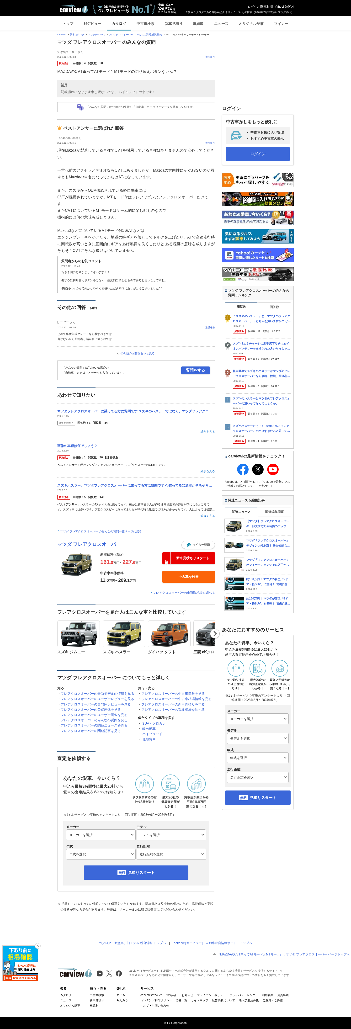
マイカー (281, 23)
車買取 (198, 23)
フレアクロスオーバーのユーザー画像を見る (94, 715)
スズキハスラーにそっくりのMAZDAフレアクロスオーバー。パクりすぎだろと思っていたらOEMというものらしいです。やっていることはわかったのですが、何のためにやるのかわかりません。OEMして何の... (262, 428)
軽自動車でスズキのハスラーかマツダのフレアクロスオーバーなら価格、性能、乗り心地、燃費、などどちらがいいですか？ (261, 373)
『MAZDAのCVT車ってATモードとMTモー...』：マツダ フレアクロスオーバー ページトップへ (283, 954)
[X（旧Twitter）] (109, 973)
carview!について (151, 995)
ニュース (221, 23)
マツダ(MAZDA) (96, 34)
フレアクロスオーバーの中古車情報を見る (173, 693)
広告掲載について (223, 1000)
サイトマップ (199, 1000)
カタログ (119, 23)
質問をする (195, 370)
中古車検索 (145, 23)
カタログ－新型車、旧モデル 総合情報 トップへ (132, 943)
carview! (61, 34)
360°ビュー (92, 23)
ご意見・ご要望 (273, 1000)
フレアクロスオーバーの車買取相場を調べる (184, 592)
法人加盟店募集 (249, 1000)
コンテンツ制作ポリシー (156, 1000)
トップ (68, 23)
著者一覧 (181, 1000)
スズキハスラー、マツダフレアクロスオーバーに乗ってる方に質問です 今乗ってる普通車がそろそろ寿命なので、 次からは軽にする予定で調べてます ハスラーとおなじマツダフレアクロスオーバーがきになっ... (136, 485)
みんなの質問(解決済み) (149, 34)
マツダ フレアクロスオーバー (89, 544)
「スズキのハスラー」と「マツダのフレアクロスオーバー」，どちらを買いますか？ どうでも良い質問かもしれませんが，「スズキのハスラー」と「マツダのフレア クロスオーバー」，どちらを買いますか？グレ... (262, 318)
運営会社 (172, 995)
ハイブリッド (152, 734)
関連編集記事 (274, 512)
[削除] (38, 946)
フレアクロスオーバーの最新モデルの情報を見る (97, 693)
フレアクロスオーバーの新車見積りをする (173, 704)
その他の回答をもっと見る (137, 353)
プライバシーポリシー (211, 995)
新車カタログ (77, 34)
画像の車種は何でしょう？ (77, 446)
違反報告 (210, 57)
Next (215, 633)
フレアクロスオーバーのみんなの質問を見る (94, 720)
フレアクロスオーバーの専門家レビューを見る (96, 704)
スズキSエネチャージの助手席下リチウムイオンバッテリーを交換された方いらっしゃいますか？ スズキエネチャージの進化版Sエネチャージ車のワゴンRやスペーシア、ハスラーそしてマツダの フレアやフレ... (261, 346)
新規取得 (266, 6)
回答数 (274, 307)
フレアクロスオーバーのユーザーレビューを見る (97, 699)
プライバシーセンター (243, 995)
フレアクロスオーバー (121, 34)
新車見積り (174, 23)
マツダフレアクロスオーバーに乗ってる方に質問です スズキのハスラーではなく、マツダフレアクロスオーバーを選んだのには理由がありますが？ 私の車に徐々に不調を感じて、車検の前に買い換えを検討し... (136, 411)
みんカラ (122, 1000)
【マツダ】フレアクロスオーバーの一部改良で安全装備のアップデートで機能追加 (267, 524)
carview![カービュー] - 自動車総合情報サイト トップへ (213, 943)
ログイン (253, 6)
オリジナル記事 (251, 23)
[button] (198, 545)
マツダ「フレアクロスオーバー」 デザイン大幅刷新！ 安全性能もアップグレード (268, 543)
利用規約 (267, 995)
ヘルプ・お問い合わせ (154, 1005)
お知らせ (187, 995)
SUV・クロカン (154, 723)
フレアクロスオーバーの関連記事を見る (91, 731)
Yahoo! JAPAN (284, 6)
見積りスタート (141, 872)
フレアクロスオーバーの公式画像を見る (91, 709)
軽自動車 (149, 729)
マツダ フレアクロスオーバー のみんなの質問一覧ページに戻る (101, 531)
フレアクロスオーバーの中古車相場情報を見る (176, 699)
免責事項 (283, 995)
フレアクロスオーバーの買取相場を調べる (173, 709)
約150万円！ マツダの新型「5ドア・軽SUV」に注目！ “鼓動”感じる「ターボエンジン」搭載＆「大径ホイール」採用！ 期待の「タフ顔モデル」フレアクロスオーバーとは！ (268, 582)
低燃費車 (149, 739)
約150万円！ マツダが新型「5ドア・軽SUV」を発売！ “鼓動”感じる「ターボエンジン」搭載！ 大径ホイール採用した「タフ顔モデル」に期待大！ (268, 601)
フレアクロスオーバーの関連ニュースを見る (94, 725)
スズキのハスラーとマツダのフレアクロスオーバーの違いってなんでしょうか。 (261, 401)
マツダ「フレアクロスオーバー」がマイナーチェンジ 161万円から (267, 562)
